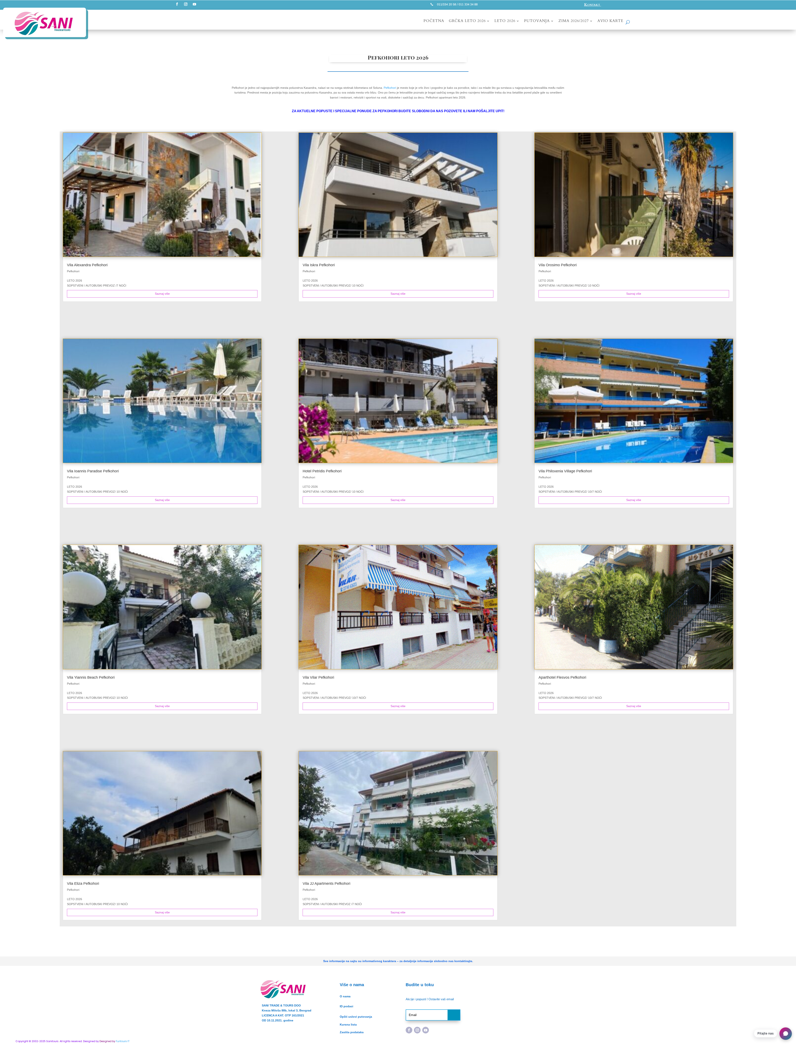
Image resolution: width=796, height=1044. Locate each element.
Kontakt (592, 4)
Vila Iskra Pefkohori (319, 265)
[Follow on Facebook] (177, 4)
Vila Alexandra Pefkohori (87, 265)
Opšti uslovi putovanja (356, 1016)
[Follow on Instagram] (185, 4)
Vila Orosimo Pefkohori (558, 265)
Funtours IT (123, 1041)
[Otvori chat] (785, 1033)
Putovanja (537, 21)
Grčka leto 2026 (467, 21)
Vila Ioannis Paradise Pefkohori (93, 471)
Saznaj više (162, 293)
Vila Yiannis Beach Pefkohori (91, 677)
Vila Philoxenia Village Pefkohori (565, 471)
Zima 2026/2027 (573, 21)
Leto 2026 (504, 21)
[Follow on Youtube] (194, 4)
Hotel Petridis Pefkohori (322, 471)
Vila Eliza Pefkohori (83, 883)
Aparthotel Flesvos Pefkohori (562, 677)
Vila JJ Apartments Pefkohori (326, 883)
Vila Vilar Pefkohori (318, 677)
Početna (433, 21)
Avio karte (610, 21)
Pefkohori (389, 87)
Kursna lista (348, 1024)
